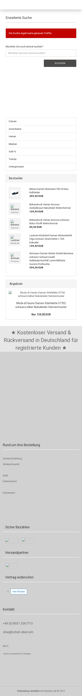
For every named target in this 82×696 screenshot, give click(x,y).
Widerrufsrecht (11, 464)
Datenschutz (10, 481)
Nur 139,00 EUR (41, 314)
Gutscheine (15, 129)
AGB (5, 475)
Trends (12, 159)
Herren (12, 136)
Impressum (9, 492)
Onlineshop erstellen (28, 691)
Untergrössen (16, 166)
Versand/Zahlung (12, 458)
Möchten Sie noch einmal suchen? (24, 46)
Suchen (60, 63)
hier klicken (19, 591)
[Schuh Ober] (12, 5)
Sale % (12, 151)
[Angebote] (72, 284)
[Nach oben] (10, 690)
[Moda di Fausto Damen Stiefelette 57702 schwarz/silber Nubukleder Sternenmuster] (41, 294)
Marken (13, 144)
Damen (13, 121)
